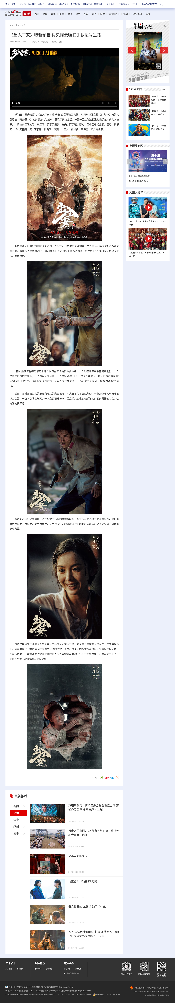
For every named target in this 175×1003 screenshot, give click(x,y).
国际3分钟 (52, 4)
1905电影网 (43, 42)
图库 (102, 14)
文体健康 (123, 4)
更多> (163, 26)
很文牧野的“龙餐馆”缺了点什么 (87, 906)
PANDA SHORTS (149, 4)
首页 (7, 4)
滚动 (45, 14)
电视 (61, 14)
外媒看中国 (87, 4)
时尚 (86, 14)
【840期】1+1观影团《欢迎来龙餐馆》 (158, 99)
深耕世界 (110, 4)
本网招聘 (20, 969)
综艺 (78, 14)
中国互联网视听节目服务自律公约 (17, 995)
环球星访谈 (114, 14)
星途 (94, 14)
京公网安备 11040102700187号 (108, 995)
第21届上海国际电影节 (138, 181)
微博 (148, 14)
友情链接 (78, 969)
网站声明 (66, 969)
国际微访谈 (63, 4)
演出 (70, 14)
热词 (125, 14)
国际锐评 (42, 4)
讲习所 (23, 4)
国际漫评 (32, 4)
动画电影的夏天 (78, 856)
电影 (53, 14)
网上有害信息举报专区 (71, 973)
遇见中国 (98, 4)
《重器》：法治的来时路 (82, 881)
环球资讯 (37, 969)
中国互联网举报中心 (16, 987)
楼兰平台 (135, 4)
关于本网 (8, 969)
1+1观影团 (137, 14)
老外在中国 (75, 4)
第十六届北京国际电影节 (139, 176)
